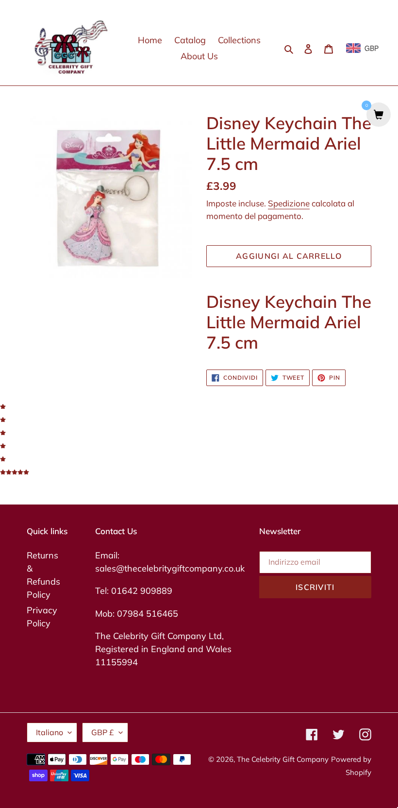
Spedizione (289, 203)
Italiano (49, 732)
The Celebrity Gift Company (283, 759)
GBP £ (102, 732)
